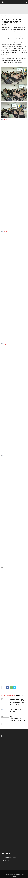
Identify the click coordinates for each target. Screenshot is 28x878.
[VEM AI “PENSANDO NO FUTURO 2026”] (5, 711)
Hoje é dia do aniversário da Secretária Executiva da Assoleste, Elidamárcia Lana (18, 718)
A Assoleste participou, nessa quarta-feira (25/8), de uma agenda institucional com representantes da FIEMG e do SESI (18, 702)
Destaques (7, 15)
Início (2, 15)
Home (7, 872)
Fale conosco (12, 872)
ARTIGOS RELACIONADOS (8, 695)
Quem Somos (19, 872)
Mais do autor (20, 695)
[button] (26, 2)
